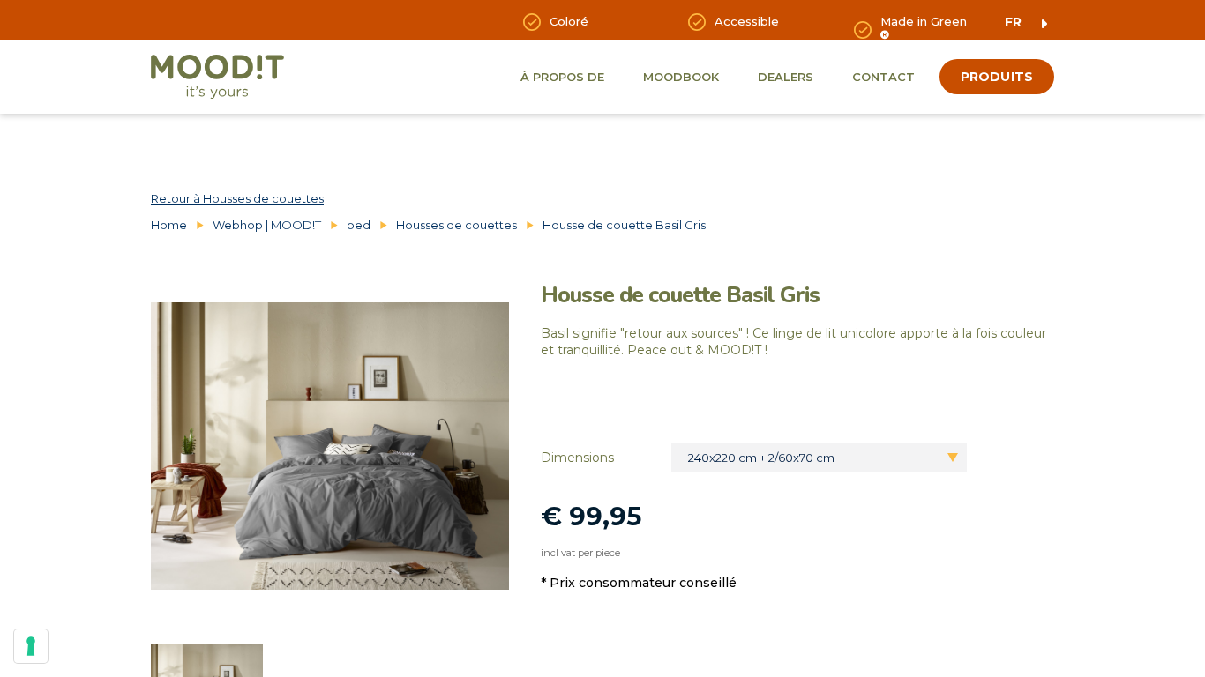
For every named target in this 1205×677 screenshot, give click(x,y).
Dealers (785, 77)
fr (1013, 22)
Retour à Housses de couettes (237, 198)
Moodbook (681, 77)
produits (997, 77)
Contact (883, 77)
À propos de (562, 77)
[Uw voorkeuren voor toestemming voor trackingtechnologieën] (31, 646)
